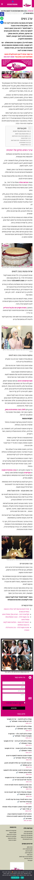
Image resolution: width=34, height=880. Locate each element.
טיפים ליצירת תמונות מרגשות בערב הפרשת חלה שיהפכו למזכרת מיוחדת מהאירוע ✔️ (19, 816)
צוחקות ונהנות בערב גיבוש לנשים (20, 136)
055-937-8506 (9, 57)
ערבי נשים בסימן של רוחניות (21, 131)
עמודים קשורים (24, 144)
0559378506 (12, 4)
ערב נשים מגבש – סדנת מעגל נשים (19, 140)
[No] (31, 875)
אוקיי (22, 877)
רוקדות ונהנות (24, 138)
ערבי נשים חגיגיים (23, 142)
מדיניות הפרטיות (15, 705)
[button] (2, 14)
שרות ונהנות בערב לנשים (21, 134)
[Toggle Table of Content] (29, 128)
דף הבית (30, 11)
